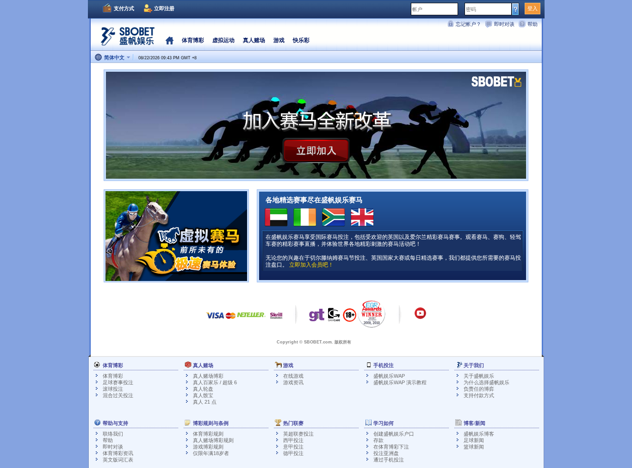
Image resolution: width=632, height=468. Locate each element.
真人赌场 (254, 40)
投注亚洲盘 (386, 453)
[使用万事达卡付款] (230, 320)
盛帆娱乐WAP (389, 376)
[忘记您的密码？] (515, 9)
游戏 (279, 40)
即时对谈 (504, 24)
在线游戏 (293, 376)
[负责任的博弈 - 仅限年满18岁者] (349, 318)
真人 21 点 (205, 402)
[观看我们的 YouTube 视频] (420, 317)
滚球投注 (113, 389)
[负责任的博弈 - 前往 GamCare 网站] (334, 317)
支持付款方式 (479, 395)
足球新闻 (474, 440)
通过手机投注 (388, 459)
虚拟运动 (223, 40)
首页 (169, 40)
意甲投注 (293, 446)
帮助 (532, 24)
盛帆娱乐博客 (479, 434)
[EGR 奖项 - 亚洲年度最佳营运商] (372, 314)
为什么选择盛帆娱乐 (486, 382)
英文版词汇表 (118, 459)
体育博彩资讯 (118, 453)
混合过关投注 (118, 395)
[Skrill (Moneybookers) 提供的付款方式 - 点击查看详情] (276, 320)
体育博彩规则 (208, 434)
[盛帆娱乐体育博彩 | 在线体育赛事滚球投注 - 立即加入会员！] (125, 39)
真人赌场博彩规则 (213, 440)
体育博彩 (113, 376)
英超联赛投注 (298, 434)
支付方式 (124, 8)
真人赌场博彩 (208, 376)
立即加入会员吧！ (311, 265)
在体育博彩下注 (391, 446)
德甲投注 (293, 453)
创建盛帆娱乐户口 (393, 434)
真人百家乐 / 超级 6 (215, 382)
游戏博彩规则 (208, 446)
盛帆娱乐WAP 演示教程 (400, 382)
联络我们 (113, 434)
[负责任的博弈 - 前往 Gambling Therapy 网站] (317, 317)
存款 (378, 440)
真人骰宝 (203, 395)
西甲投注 (293, 440)
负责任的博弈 (479, 389)
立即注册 (164, 8)
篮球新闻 (474, 446)
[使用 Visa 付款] (215, 320)
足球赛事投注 (118, 382)
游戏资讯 (293, 382)
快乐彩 (301, 40)
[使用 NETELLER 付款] (251, 320)
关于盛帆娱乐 (479, 376)
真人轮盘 (203, 389)
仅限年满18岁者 (211, 453)
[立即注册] (316, 125)
